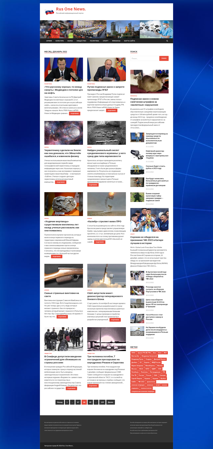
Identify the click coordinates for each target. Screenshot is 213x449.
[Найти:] (149, 58)
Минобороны (150, 365)
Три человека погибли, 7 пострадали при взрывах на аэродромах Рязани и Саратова (105, 359)
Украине (155, 378)
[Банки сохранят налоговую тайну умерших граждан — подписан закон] (137, 201)
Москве (134, 369)
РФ (164, 372)
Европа (146, 362)
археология (151, 382)
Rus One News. (71, 9)
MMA (133, 353)
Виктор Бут (135, 356)
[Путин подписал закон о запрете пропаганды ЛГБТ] (106, 70)
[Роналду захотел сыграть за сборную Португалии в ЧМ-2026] (137, 295)
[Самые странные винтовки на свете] (63, 276)
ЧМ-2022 (141, 382)
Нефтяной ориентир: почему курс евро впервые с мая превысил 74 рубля (157, 154)
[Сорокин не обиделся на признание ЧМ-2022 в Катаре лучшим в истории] (149, 232)
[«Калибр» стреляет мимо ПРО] (106, 205)
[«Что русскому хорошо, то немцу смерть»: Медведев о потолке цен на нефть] (63, 70)
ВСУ (165, 353)
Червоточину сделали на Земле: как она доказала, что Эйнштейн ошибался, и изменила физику (62, 153)
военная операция (138, 385)
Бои (154, 353)
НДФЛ (154, 369)
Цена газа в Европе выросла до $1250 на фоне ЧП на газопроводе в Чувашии (157, 303)
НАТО (147, 369)
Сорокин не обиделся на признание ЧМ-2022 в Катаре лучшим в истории (146, 240)
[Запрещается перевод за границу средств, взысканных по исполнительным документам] (137, 141)
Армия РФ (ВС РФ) (144, 353)
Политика (94, 41)
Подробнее (75, 113)
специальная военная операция (142, 391)
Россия (148, 375)
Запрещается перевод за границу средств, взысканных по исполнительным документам (157, 138)
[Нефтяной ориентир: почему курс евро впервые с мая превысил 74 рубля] (137, 159)
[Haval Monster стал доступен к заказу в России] (137, 322)
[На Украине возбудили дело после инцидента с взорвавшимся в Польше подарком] (137, 335)
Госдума (149, 359)
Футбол (163, 378)
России (141, 375)
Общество (81, 41)
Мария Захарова (137, 365)
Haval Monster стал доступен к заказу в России (154, 317)
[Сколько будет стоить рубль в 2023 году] (137, 174)
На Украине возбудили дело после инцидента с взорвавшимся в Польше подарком (157, 330)
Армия (49, 41)
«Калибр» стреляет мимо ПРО (104, 221)
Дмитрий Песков (160, 359)
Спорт (105, 41)
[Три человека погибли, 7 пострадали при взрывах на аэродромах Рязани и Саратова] (106, 340)
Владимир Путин (137, 359)
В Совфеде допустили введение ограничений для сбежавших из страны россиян (63, 359)
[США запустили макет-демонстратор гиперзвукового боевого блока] (106, 276)
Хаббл (133, 382)
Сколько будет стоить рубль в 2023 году (155, 167)
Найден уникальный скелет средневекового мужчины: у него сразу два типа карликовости (106, 153)
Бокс (160, 353)
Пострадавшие (155, 372)
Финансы (116, 41)
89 (90, 402)
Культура (60, 41)
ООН (159, 369)
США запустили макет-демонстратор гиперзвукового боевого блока (105, 296)
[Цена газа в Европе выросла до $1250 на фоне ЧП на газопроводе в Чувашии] (137, 307)
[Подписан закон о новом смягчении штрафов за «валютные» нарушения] (149, 94)
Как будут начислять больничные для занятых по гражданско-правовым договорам (157, 181)
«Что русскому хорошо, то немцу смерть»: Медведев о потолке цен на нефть (63, 89)
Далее (110, 402)
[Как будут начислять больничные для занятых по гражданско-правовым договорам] (137, 186)
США (155, 375)
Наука (70, 41)
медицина (135, 388)
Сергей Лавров (136, 378)
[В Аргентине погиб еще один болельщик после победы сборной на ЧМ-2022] (137, 280)
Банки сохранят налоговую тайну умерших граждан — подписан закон (154, 196)
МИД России (156, 362)
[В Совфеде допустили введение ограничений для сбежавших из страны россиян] (63, 340)
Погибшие (135, 372)
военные (150, 385)
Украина (147, 378)
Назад (59, 402)
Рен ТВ (133, 375)
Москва (160, 365)
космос (164, 385)
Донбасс (134, 362)
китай (158, 385)
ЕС (141, 362)
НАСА (141, 369)
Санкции (163, 375)
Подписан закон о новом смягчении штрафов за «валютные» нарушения (144, 101)
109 (102, 402)
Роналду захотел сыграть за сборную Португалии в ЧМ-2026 (156, 289)
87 (78, 402)
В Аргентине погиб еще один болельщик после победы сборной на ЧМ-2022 (156, 275)
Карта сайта (129, 41)
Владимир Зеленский (149, 356)
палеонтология (146, 388)
